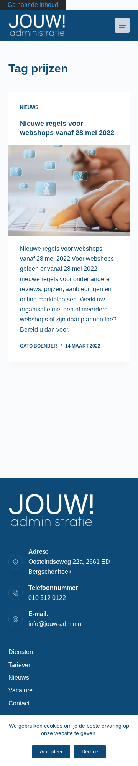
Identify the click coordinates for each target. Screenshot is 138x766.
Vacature (20, 690)
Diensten (20, 652)
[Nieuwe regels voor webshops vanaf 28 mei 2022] (69, 190)
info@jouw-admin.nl (55, 624)
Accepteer (51, 751)
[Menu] (122, 25)
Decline (90, 751)
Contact (19, 703)
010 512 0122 (47, 598)
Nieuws (29, 107)
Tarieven (20, 665)
